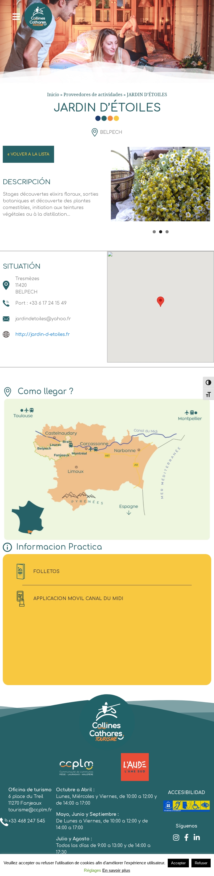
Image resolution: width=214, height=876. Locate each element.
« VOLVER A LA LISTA (28, 154)
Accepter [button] (178, 863)
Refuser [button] (201, 863)
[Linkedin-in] (196, 837)
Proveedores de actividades (93, 94)
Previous (119, 188)
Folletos (46, 571)
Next (201, 188)
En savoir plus (116, 870)
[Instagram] (176, 837)
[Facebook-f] (186, 837)
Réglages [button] (92, 870)
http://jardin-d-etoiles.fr (42, 334)
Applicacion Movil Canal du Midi (78, 598)
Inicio (53, 94)
